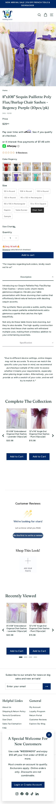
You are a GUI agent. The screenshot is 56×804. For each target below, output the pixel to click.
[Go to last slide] (3, 436)
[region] (28, 435)
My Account (35, 707)
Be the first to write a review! (28, 535)
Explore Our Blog (37, 724)
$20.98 (9, 440)
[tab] (20, 657)
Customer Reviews (38, 719)
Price (5, 119)
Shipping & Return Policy (14, 711)
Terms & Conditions (11, 715)
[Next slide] (53, 436)
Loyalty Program (37, 711)
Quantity (7, 232)
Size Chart (7, 226)
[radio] (9, 191)
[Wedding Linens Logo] (7, 14)
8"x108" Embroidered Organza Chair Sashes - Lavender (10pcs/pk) (16, 434)
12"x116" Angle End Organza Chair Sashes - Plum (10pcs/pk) (39, 434)
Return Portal (35, 715)
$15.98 (32, 440)
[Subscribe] (47, 686)
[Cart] (45, 15)
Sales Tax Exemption (11, 724)
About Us (6, 707)
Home (5, 90)
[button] (28, 277)
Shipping (6, 250)
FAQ (4, 728)
